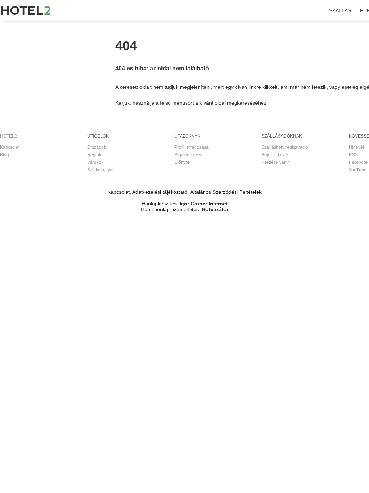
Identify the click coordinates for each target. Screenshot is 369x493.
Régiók (94, 154)
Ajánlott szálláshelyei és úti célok (78, 28)
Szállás (340, 10)
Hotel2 (6, 28)
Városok (95, 162)
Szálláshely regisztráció (285, 147)
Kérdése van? (275, 162)
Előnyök (182, 162)
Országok (96, 147)
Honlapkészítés (159, 203)
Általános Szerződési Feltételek (226, 192)
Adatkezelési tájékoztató (159, 192)
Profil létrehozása (191, 147)
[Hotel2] (25, 10)
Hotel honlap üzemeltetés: (170, 209)
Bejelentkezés (188, 154)
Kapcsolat (9, 147)
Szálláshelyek (101, 170)
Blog (4, 154)
